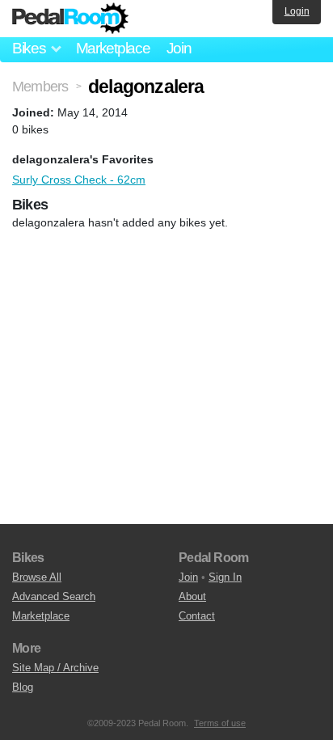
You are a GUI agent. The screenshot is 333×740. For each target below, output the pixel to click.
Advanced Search (53, 596)
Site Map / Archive (55, 668)
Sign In (225, 577)
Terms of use (220, 723)
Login (297, 11)
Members (40, 86)
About (192, 596)
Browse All (36, 577)
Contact (197, 616)
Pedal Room (70, 18)
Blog (22, 687)
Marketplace (113, 48)
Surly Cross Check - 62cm (78, 179)
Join (179, 48)
